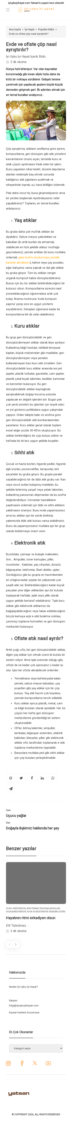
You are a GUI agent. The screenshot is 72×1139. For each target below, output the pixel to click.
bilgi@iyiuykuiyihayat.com (24, 1005)
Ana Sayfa (15, 29)
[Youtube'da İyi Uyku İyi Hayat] (48, 1064)
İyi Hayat (29, 29)
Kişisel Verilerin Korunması (24, 1012)
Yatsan (34, 3)
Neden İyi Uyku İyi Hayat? (23, 986)
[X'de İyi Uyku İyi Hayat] (34, 1064)
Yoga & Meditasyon (16, 912)
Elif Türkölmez (16, 925)
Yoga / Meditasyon (16, 908)
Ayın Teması (33, 908)
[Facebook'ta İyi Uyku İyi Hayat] (22, 1064)
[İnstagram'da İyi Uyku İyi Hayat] (8, 1064)
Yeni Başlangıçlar (49, 908)
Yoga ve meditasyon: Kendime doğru (46, 912)
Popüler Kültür (46, 29)
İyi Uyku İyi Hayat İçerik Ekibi (26, 56)
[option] (36, 898)
